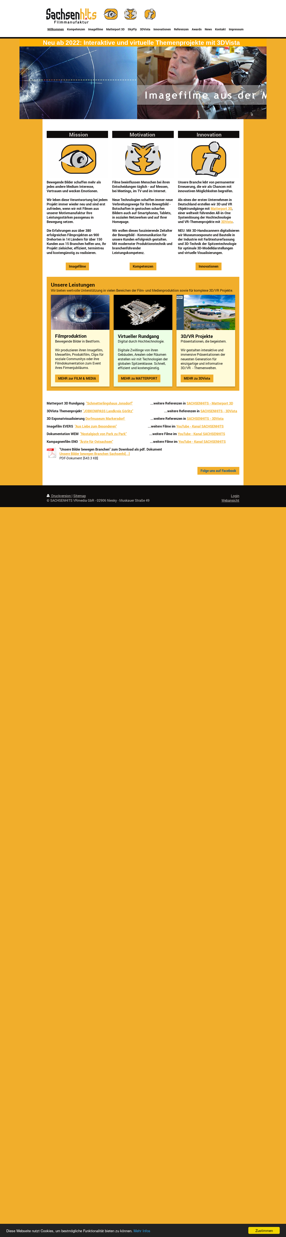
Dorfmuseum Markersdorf (105, 418)
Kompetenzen (143, 266)
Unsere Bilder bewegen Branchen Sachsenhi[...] (94, 454)
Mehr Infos (142, 1230)
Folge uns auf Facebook (218, 471)
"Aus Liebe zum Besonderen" (96, 426)
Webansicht (230, 500)
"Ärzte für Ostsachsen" (96, 441)
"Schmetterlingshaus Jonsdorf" (109, 403)
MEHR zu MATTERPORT (139, 378)
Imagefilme (77, 266)
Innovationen (208, 266)
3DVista (227, 222)
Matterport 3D (221, 208)
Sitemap (79, 496)
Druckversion (61, 496)
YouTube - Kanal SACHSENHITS (200, 426)
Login (235, 496)
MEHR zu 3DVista (197, 378)
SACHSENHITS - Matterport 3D (210, 403)
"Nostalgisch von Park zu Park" (103, 434)
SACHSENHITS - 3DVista (218, 411)
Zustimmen (264, 1230)
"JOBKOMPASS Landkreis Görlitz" (108, 411)
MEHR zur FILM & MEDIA (77, 378)
